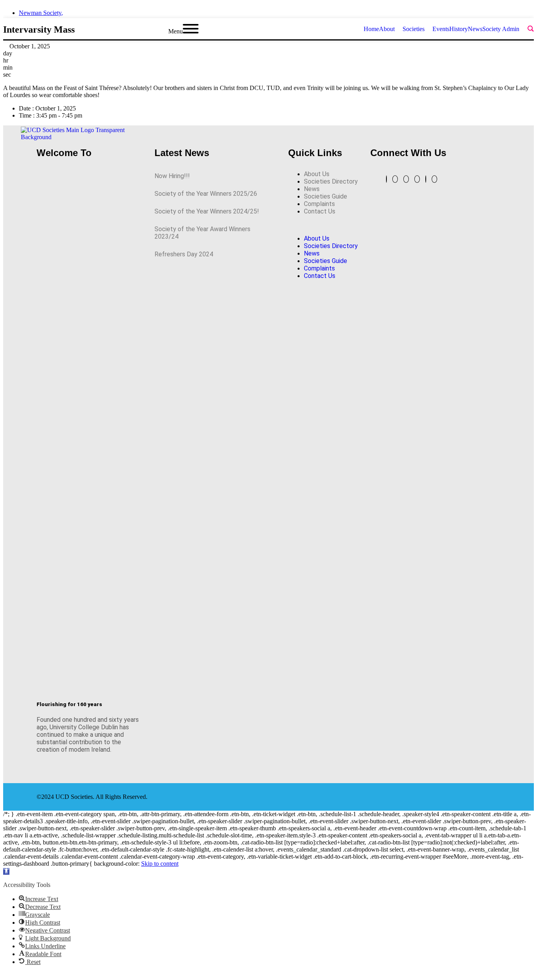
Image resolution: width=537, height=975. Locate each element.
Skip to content (159, 863)
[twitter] (489, 10)
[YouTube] (395, 179)
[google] (517, 10)
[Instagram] (417, 179)
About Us (316, 174)
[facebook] (503, 10)
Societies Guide (325, 196)
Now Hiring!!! (172, 176)
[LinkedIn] (406, 179)
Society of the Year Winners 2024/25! (206, 211)
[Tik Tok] (434, 179)
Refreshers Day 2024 (183, 254)
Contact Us (319, 211)
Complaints (319, 204)
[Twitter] (386, 179)
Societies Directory (331, 181)
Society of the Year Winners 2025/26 (205, 193)
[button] (323, 224)
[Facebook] (425, 179)
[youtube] (531, 10)
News (312, 189)
